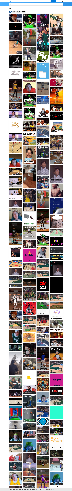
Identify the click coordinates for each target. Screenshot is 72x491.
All (10, 11)
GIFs (14, 11)
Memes (23, 11)
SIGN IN (59, 1)
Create (53, 1)
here (53, 489)
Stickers (18, 11)
